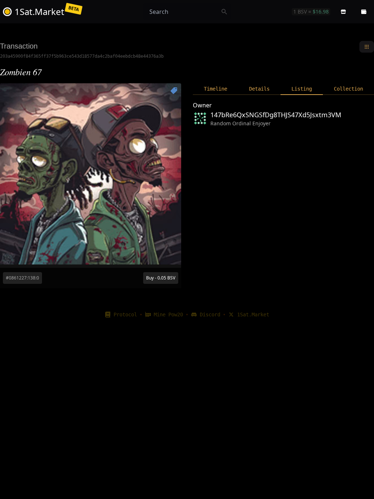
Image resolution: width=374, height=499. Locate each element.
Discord (210, 314)
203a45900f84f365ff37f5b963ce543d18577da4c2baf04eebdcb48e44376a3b (82, 56)
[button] (343, 11)
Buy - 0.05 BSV (160, 278)
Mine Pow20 (168, 314)
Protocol (125, 314)
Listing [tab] (301, 89)
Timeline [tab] (215, 89)
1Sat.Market (253, 314)
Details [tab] (259, 89)
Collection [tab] (348, 89)
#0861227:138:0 (22, 278)
